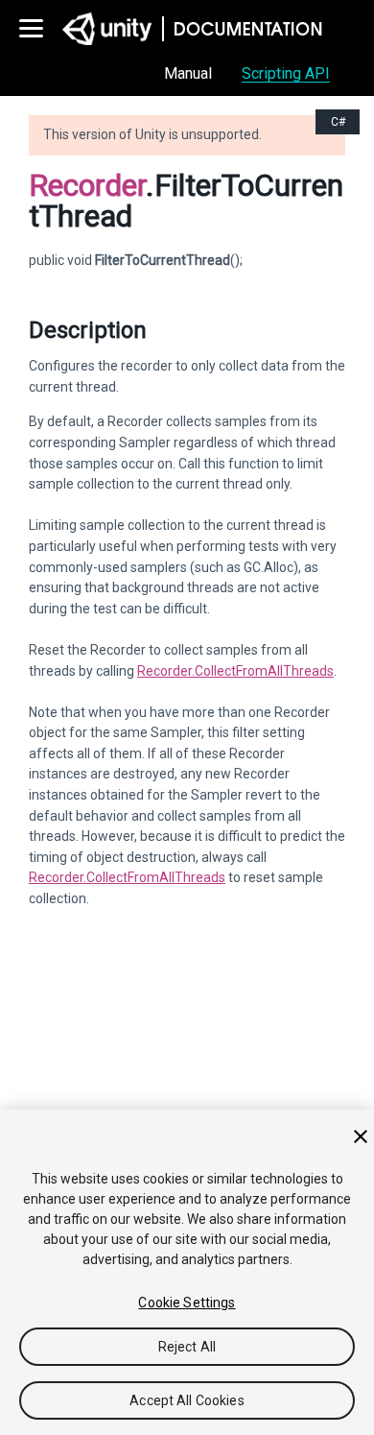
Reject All (187, 1346)
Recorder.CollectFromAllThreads (235, 671)
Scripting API (286, 73)
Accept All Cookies (187, 1400)
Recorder (87, 185)
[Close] (360, 1136)
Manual (188, 73)
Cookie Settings (186, 1302)
